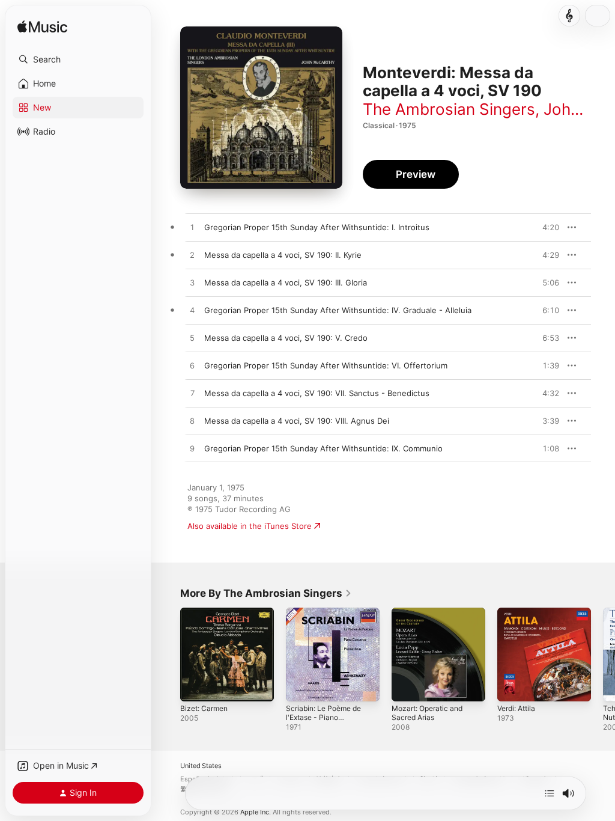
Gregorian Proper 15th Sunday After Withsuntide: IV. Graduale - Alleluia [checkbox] (337, 310)
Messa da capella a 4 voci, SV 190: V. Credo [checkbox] (286, 338)
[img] (42, 27)
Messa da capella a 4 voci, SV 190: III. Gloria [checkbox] (285, 282)
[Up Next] (549, 793)
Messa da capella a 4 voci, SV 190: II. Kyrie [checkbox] (283, 255)
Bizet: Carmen (204, 708)
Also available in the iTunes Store (249, 526)
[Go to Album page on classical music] (569, 15)
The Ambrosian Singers (449, 109)
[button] (78, 59)
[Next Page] (603, 654)
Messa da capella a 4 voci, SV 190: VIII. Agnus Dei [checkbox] (296, 421)
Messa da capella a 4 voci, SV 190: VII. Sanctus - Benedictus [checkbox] (316, 393)
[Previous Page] (168, 654)
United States (201, 766)
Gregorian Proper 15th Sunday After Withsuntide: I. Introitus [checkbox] (316, 227)
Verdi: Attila (516, 708)
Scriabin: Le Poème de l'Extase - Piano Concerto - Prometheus (323, 722)
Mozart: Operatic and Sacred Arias (427, 713)
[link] (266, 593)
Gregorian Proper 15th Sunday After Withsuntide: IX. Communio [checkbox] (323, 448)
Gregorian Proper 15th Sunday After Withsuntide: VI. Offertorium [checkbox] (325, 365)
